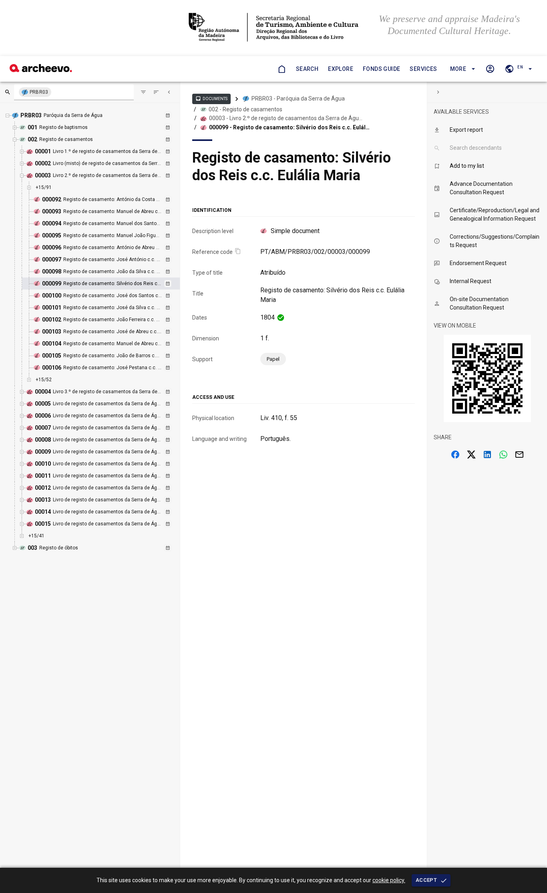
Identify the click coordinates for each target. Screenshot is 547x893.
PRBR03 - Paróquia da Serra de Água (298, 98)
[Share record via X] (471, 454)
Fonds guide (381, 69)
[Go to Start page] (282, 69)
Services (423, 69)
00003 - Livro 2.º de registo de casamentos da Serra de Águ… (285, 118)
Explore (340, 69)
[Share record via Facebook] (455, 454)
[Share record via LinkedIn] (487, 454)
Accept (426, 880)
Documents (211, 98)
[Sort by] (143, 92)
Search (307, 69)
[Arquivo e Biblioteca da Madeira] (41, 70)
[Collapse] (169, 92)
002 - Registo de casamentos (245, 109)
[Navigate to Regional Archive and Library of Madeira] (273, 28)
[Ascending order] (156, 92)
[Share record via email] (519, 454)
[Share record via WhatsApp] (503, 454)
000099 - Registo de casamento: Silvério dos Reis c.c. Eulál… (289, 127)
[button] (461, 69)
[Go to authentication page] (490, 69)
